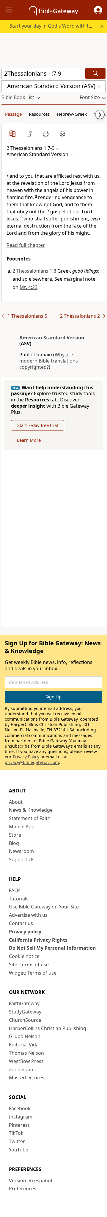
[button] (98, 10)
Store (15, 835)
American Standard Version (51, 337)
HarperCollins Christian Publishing (47, 1028)
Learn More (29, 440)
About (16, 802)
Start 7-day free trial (37, 425)
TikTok (16, 1133)
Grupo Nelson (24, 1036)
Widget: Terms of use (32, 973)
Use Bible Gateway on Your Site (44, 906)
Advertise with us (28, 915)
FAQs (15, 890)
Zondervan (21, 1069)
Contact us (21, 923)
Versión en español (30, 1180)
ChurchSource (25, 1020)
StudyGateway (25, 1011)
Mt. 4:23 (28, 287)
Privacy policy (25, 931)
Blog (14, 843)
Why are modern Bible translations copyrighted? (48, 360)
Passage (13, 114)
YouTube (18, 1149)
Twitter (17, 1141)
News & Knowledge (31, 810)
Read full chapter (26, 245)
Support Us (21, 859)
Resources (39, 114)
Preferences (22, 1188)
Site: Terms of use (29, 964)
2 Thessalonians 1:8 (34, 271)
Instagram (20, 1116)
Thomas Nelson (26, 1053)
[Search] (95, 73)
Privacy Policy (26, 757)
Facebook (20, 1108)
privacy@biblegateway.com (32, 762)
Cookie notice (24, 956)
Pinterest (19, 1125)
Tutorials (19, 898)
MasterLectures (26, 1077)
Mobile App (21, 826)
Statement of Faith (30, 818)
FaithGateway (24, 1003)
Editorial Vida (24, 1044)
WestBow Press (26, 1061)
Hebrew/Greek (72, 114)
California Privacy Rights (38, 940)
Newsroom (21, 851)
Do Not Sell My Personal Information (52, 948)
